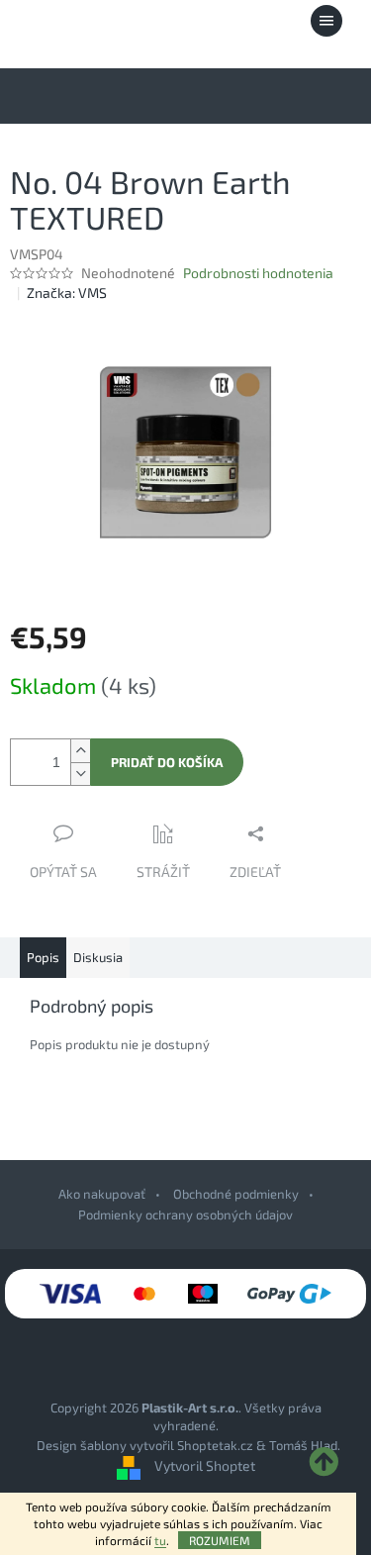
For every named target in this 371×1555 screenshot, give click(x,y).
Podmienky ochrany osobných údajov (185, 1214)
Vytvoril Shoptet (204, 1465)
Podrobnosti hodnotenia (258, 272)
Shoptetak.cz (215, 1445)
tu (160, 1540)
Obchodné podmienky (236, 1194)
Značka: (67, 292)
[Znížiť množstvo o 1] (80, 773)
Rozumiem (219, 1540)
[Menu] (326, 21)
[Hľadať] (217, 21)
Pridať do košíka (167, 762)
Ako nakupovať (101, 1194)
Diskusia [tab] (98, 957)
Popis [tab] (43, 957)
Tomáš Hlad (303, 1445)
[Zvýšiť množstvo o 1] (80, 750)
